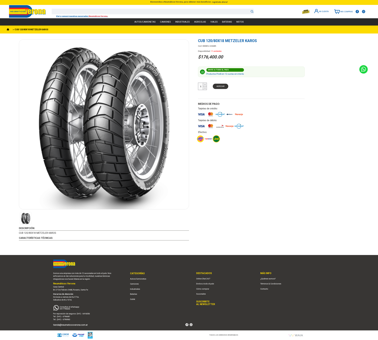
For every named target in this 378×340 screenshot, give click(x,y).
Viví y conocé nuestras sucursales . (82, 16)
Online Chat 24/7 (203, 279)
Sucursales (201, 294)
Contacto (264, 289)
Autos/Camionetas (138, 279)
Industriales (135, 289)
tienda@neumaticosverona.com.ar (70, 324)
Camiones (134, 284)
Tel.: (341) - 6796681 (61, 316)
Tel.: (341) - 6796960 (61, 319)
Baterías (133, 294)
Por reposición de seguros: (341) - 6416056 (71, 314)
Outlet (132, 299)
